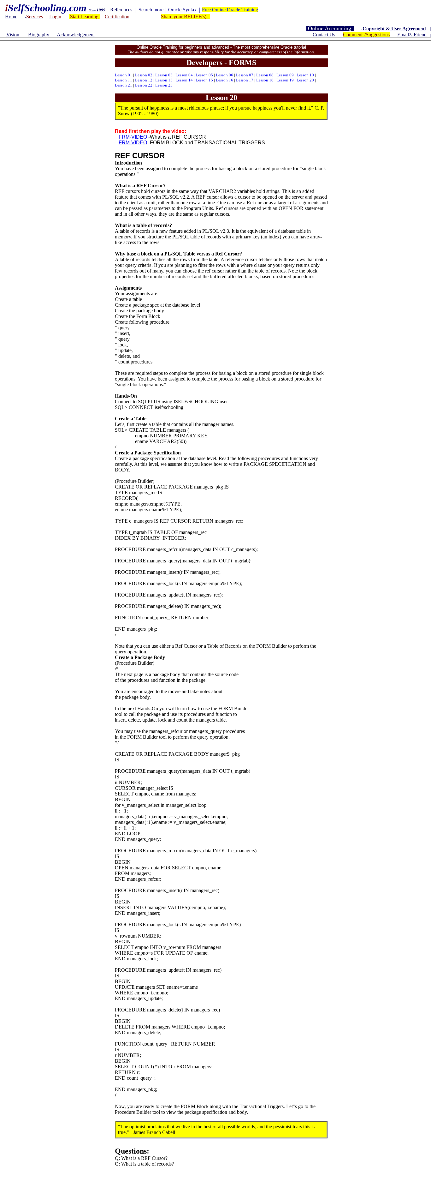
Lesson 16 (224, 80)
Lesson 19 (285, 80)
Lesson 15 (204, 80)
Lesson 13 (164, 80)
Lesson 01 (123, 75)
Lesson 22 (143, 85)
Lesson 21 (123, 85)
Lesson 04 (184, 75)
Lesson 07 (244, 75)
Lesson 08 (265, 75)
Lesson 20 (305, 80)
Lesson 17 (244, 80)
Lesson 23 (164, 85)
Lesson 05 (204, 75)
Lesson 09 (285, 75)
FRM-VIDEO (133, 142)
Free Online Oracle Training (230, 9)
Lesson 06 (224, 75)
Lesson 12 (143, 80)
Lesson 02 (143, 75)
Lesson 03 (164, 75)
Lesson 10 (305, 75)
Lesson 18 (265, 80)
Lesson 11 (123, 80)
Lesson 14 (184, 80)
